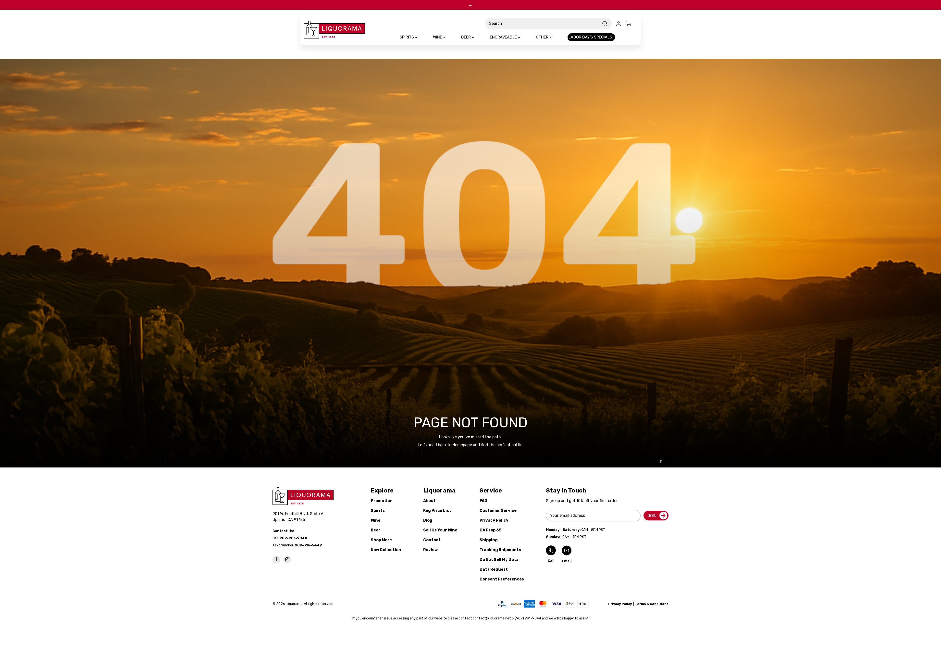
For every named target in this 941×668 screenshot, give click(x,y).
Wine (375, 520)
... (470, 4)
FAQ (483, 500)
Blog (427, 520)
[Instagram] (287, 559)
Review (430, 549)
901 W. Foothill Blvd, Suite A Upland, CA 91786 (298, 516)
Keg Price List (437, 510)
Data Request (494, 569)
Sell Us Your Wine (440, 530)
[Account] (618, 23)
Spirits (378, 510)
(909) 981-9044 (528, 618)
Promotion (382, 500)
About (429, 500)
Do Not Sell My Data (499, 559)
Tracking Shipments (500, 549)
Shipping (489, 540)
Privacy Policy (494, 520)
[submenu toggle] (420, 37)
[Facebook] (276, 559)
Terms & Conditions (652, 604)
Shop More (381, 540)
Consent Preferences (502, 579)
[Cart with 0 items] (631, 23)
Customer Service (498, 510)
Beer (375, 530)
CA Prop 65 (490, 530)
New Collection (386, 549)
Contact (432, 540)
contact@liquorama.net (492, 618)
